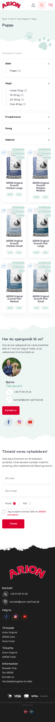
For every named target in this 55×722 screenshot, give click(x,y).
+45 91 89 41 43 (22, 392)
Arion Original (23, 19)
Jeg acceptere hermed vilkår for (26, 513)
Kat (25, 503)
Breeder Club (9, 668)
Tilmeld (13, 524)
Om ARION (7, 672)
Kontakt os (11, 410)
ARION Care (8, 636)
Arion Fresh (8, 641)
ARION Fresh (9, 657)
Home (4, 19)
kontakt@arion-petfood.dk (28, 399)
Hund (12, 19)
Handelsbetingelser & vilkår (17, 681)
